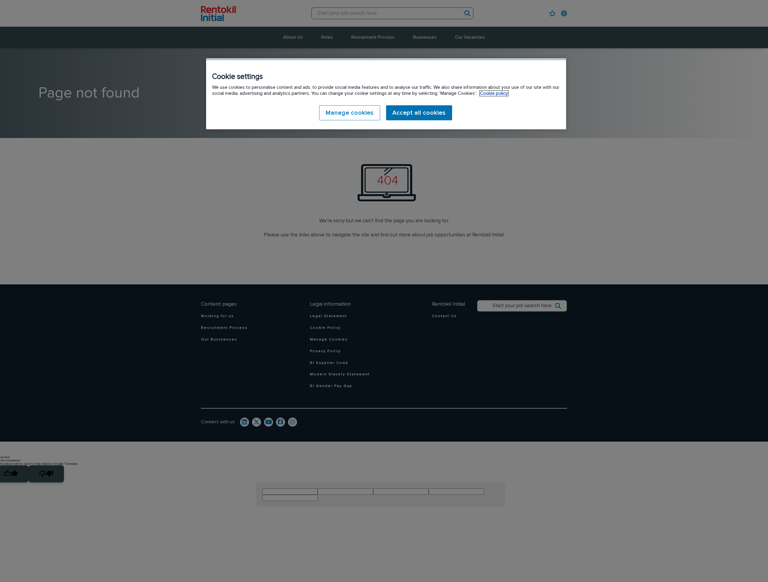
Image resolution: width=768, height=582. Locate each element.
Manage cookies (350, 113)
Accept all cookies (419, 113)
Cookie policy (494, 93)
